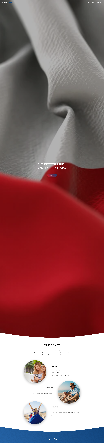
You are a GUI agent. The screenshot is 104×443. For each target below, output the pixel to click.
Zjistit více (52, 175)
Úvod (88, 2)
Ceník (93, 2)
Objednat (99, 2)
